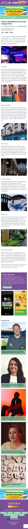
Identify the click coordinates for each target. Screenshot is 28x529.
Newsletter (15, 2)
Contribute (24, 512)
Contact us (3, 512)
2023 (9, 17)
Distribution (17, 512)
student (11, 32)
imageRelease (14, 517)
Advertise (10, 512)
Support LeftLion (7, 287)
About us (22, 515)
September (13, 17)
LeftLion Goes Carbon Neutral (11, 515)
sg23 (2, 32)
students (6, 32)
